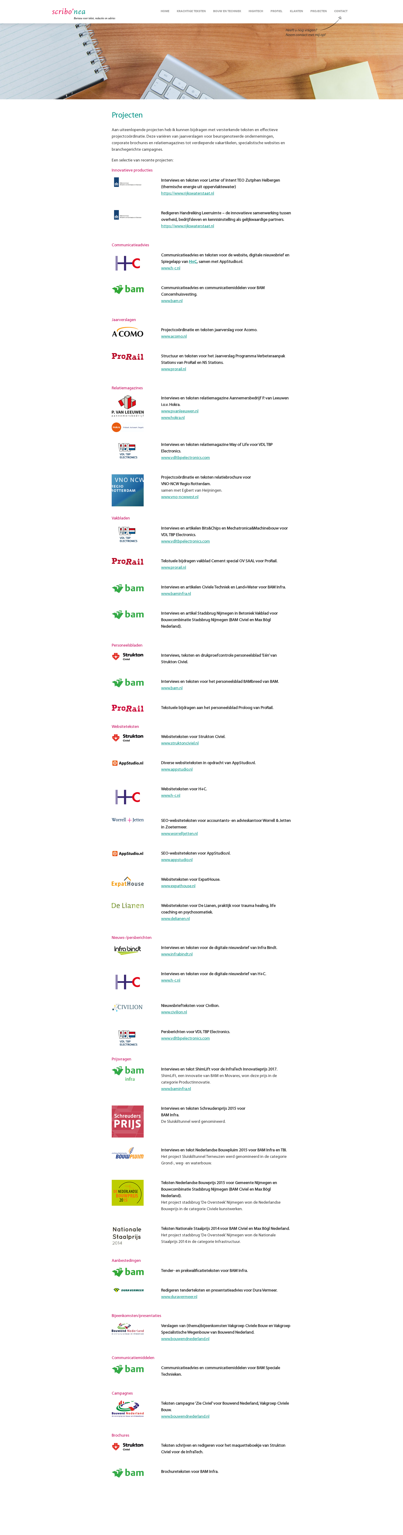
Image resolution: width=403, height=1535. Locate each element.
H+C (193, 262)
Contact (340, 11)
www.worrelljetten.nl (179, 834)
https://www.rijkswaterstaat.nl (187, 194)
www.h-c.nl (170, 268)
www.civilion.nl (174, 1012)
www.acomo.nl (174, 337)
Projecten (318, 11)
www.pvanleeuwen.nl (179, 411)
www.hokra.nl (173, 418)
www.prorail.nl (173, 369)
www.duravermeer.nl (179, 1297)
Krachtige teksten (191, 11)
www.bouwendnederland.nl (185, 1339)
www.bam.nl (172, 301)
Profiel (276, 11)
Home (165, 11)
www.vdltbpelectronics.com (185, 458)
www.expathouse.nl (178, 886)
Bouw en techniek (227, 11)
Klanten (296, 11)
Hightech (256, 11)
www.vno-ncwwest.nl (179, 497)
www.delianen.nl (175, 919)
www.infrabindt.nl (177, 954)
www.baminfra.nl (176, 594)
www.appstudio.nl (177, 770)
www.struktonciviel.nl (180, 743)
